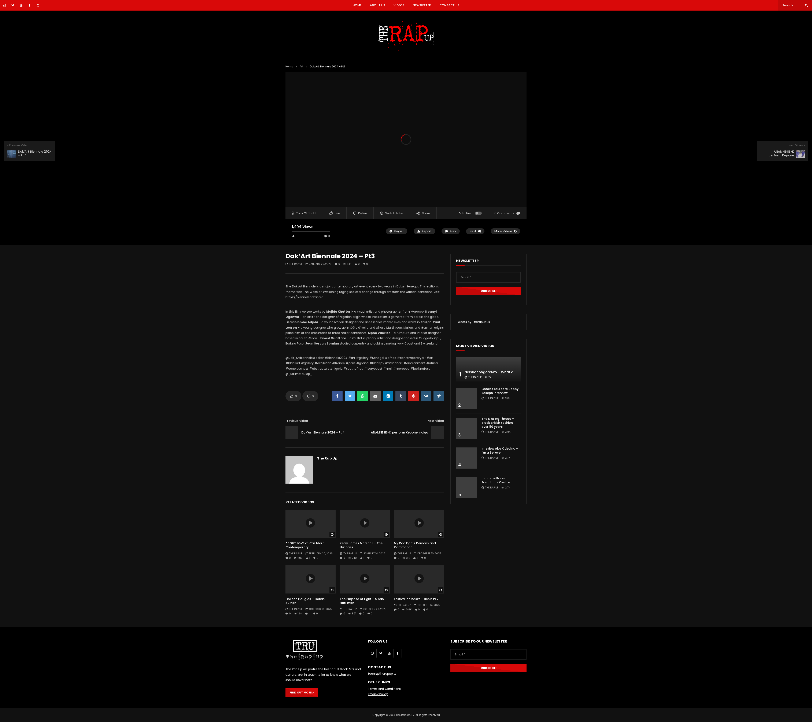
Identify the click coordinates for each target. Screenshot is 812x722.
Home (289, 66)
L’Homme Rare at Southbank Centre (495, 480)
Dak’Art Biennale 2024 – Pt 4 (323, 432)
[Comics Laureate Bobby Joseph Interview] (466, 398)
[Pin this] (413, 396)
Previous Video (296, 421)
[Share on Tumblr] (400, 396)
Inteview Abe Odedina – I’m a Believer (499, 450)
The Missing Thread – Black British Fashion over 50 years (497, 423)
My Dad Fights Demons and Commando (415, 545)
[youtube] (389, 653)
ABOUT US (377, 5)
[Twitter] (380, 653)
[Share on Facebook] (337, 396)
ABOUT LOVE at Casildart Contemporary (304, 545)
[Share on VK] (426, 396)
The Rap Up (295, 264)
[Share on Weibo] (438, 396)
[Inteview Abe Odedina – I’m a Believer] (466, 458)
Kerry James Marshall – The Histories (361, 545)
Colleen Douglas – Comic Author (305, 601)
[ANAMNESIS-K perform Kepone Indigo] (437, 432)
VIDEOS (399, 5)
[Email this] (375, 396)
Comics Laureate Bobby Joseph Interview (499, 391)
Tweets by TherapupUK (473, 322)
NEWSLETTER (422, 5)
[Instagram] (372, 653)
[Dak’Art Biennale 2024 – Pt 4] (291, 432)
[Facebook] (397, 653)
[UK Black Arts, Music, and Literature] (406, 36)
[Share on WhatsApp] (362, 396)
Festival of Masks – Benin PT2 (416, 599)
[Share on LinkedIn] (388, 396)
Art (301, 66)
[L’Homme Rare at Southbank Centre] (466, 487)
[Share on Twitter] (350, 396)
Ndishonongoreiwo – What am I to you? (498, 372)
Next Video (436, 421)
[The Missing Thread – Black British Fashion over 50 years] (466, 428)
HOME (357, 5)
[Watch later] (38, 5)
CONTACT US (449, 5)
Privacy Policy (378, 694)
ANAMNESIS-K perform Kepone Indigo (399, 432)
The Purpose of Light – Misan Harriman (362, 601)
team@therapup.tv (382, 673)
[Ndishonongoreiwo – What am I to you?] (488, 369)
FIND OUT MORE (301, 692)
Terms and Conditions (384, 689)
